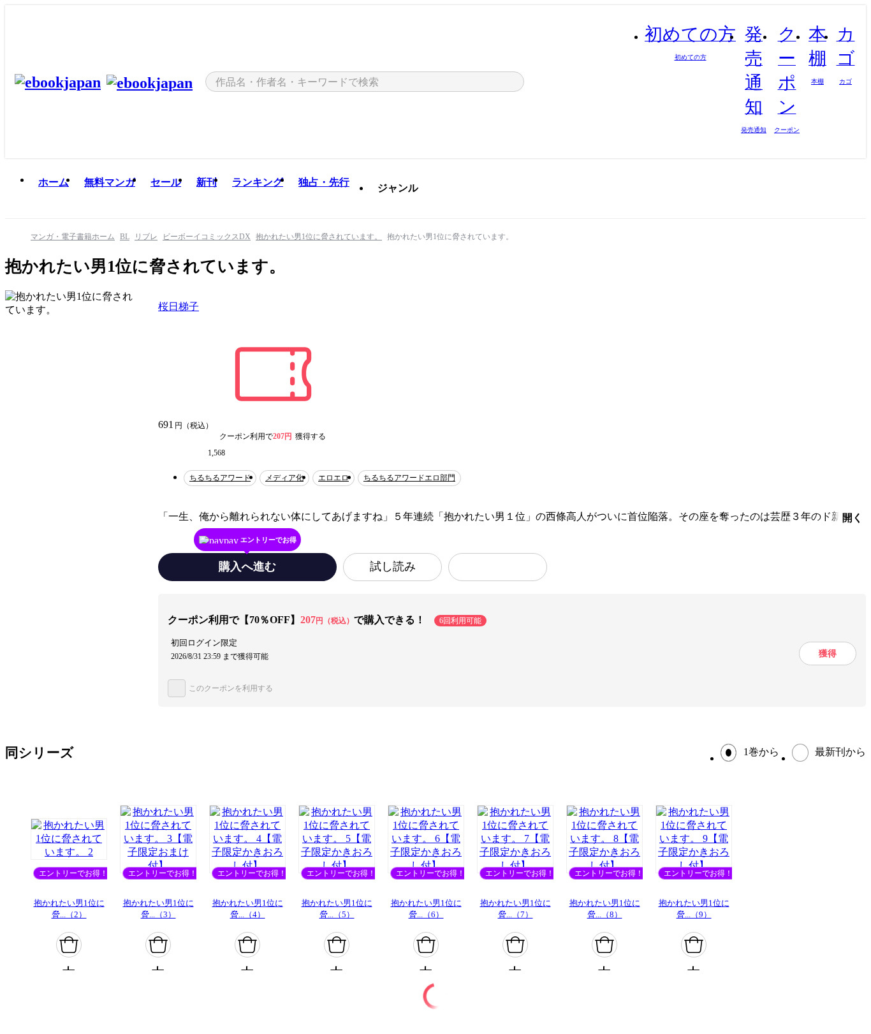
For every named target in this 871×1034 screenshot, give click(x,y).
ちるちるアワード (220, 477)
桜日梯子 (178, 306)
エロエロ (333, 477)
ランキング (257, 182)
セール (165, 182)
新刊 (206, 182)
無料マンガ (109, 182)
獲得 (828, 653)
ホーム (53, 182)
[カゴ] (69, 944)
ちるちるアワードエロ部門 (409, 477)
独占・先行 (323, 182)
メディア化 (284, 477)
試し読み (393, 566)
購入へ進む (247, 566)
